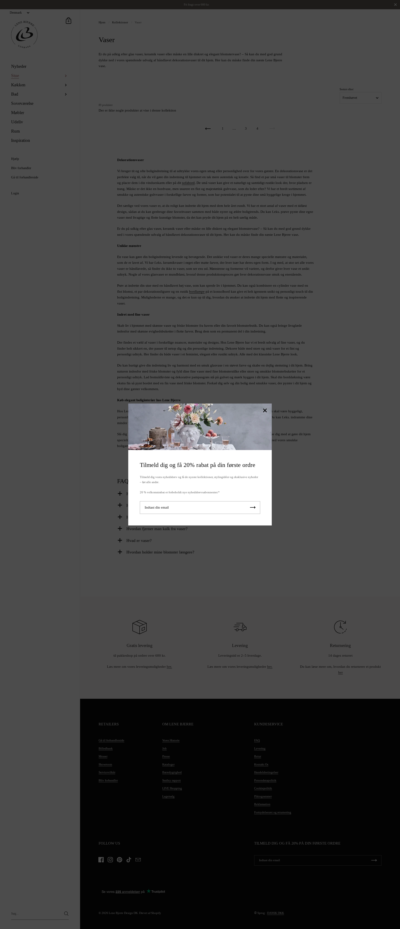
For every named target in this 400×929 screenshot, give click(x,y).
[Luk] (265, 411)
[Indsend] (253, 507)
